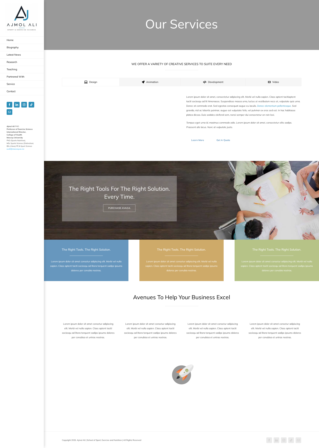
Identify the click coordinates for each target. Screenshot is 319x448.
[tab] (91, 82)
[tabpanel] (181, 120)
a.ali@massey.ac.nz (15, 149)
